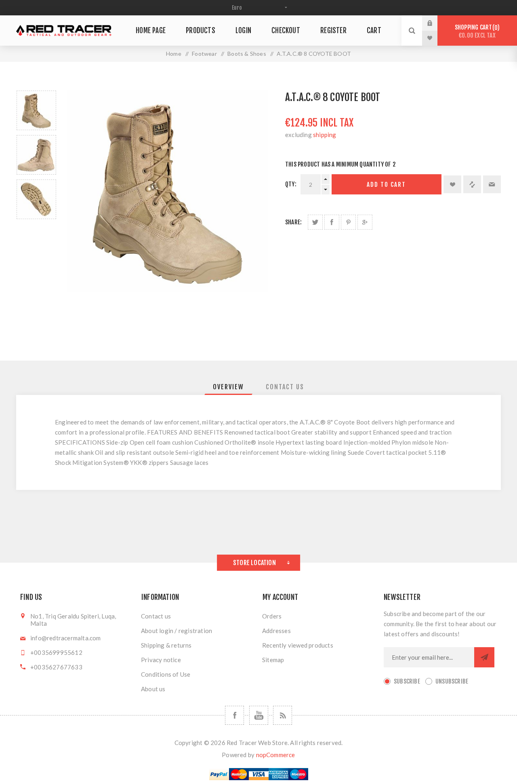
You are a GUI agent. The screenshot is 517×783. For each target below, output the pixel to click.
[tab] (228, 387)
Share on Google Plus (364, 222)
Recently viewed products (297, 645)
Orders (272, 616)
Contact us (156, 616)
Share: (293, 222)
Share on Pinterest (348, 222)
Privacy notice (161, 659)
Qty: (290, 184)
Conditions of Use (165, 674)
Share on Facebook (331, 222)
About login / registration (176, 630)
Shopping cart (476, 31)
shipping (324, 134)
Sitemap (273, 659)
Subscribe (407, 681)
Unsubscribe (451, 681)
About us (153, 688)
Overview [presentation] (228, 387)
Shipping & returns (166, 645)
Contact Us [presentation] (285, 387)
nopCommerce (275, 754)
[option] (36, 110)
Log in (435, 23)
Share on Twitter (315, 222)
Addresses (276, 630)
